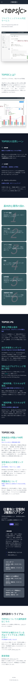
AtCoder (14, 677)
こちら (22, 624)
